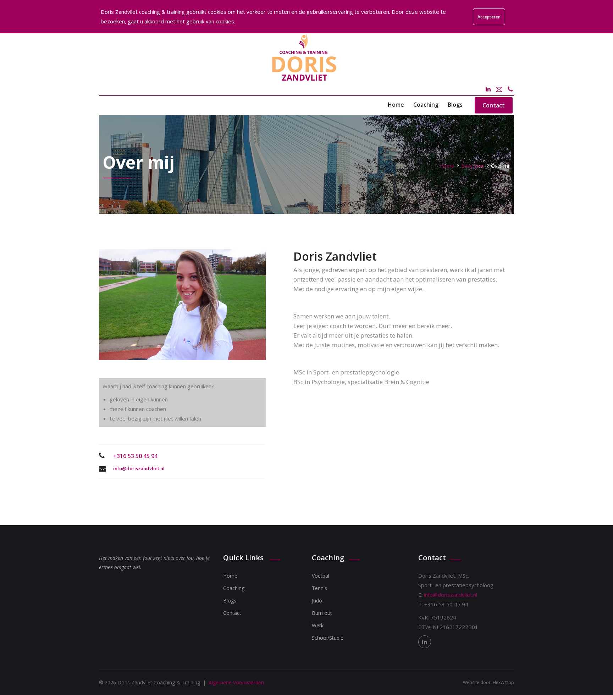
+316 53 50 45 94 (135, 456)
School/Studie (327, 637)
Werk (318, 625)
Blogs (455, 105)
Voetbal (320, 575)
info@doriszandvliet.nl (139, 468)
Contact (493, 105)
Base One (472, 165)
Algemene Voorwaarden (236, 682)
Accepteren (489, 17)
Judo (317, 600)
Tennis (319, 588)
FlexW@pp (503, 682)
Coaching (425, 105)
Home (396, 105)
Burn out (322, 613)
